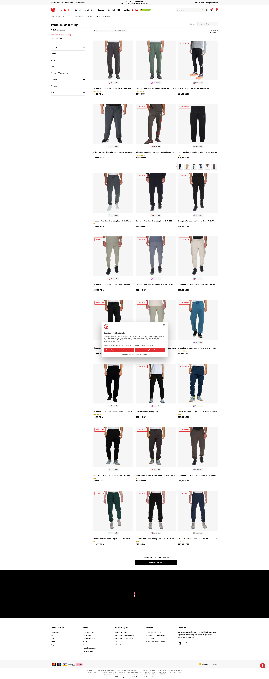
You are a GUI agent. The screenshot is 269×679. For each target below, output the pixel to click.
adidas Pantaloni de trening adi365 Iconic (194, 88)
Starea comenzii (88, 645)
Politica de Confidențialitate (124, 635)
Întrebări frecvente (89, 632)
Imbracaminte (78, 16)
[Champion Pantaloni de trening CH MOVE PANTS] (198, 256)
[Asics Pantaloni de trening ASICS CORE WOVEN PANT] (113, 124)
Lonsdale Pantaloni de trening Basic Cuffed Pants (112, 221)
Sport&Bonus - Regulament (155, 635)
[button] (73, 10)
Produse (69, 16)
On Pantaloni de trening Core (147, 411)
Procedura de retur (89, 648)
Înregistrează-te (212, 3)
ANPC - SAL (118, 645)
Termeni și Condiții (120, 632)
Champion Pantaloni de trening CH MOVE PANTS (196, 284)
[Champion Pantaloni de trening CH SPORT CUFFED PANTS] (113, 320)
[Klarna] (79, 664)
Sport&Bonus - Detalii (153, 632)
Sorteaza (193, 24)
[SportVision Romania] (53, 10)
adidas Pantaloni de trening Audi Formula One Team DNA (156, 152)
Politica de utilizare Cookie (123, 639)
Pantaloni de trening (61, 35)
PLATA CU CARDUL (134, 2)
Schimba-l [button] (214, 664)
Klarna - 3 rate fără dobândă (156, 642)
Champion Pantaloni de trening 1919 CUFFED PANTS (113, 88)
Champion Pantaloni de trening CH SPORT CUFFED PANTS (198, 348)
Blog (52, 635)
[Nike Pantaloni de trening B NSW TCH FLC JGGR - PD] (198, 124)
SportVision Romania (58, 16)
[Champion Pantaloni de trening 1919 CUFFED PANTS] (113, 60)
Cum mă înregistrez (89, 639)
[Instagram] (180, 643)
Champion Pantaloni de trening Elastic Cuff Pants (197, 475)
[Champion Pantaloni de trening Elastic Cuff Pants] (198, 447)
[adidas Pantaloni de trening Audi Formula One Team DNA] (156, 124)
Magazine (54, 645)
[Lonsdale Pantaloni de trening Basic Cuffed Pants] (113, 193)
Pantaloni (56, 38)
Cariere (53, 639)
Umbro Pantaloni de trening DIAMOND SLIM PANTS (197, 411)
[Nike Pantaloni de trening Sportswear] (187, 166)
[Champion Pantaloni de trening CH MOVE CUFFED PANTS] (198, 193)
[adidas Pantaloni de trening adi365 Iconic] (198, 60)
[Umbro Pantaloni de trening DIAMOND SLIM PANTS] (198, 383)
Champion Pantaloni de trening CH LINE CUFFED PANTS (156, 221)
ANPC (116, 642)
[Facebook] (186, 643)
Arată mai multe (155, 563)
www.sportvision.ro (125, 677)
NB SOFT (134, 677)
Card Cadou (150, 639)
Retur (85, 642)
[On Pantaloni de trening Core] (156, 383)
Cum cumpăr (87, 635)
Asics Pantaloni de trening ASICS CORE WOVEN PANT (113, 152)
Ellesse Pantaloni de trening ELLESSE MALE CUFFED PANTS (113, 539)
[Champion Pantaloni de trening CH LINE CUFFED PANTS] (156, 193)
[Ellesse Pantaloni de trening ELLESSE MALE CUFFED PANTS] (113, 511)
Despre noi (55, 632)
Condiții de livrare (88, 651)
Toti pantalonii (89, 16)
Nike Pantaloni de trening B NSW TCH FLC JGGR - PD (197, 152)
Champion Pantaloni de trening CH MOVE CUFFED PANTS (198, 221)
